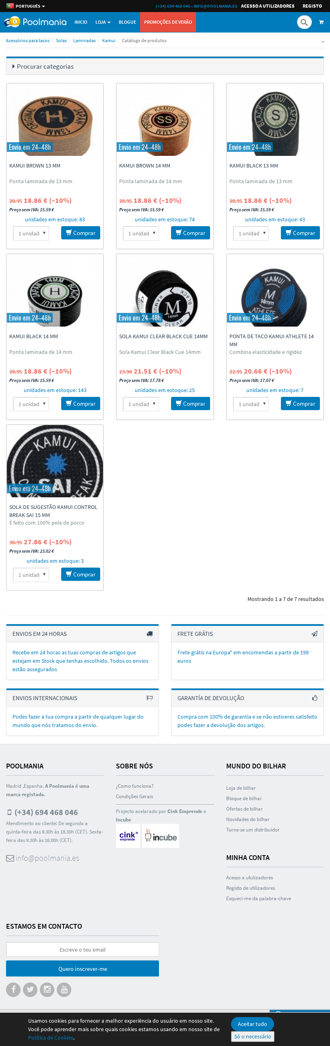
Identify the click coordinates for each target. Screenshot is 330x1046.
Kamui (109, 40)
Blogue (127, 22)
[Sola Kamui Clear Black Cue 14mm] (165, 290)
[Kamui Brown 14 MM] (165, 120)
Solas (61, 40)
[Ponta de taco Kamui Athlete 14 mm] (275, 290)
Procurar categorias (45, 66)
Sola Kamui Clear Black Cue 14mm (163, 336)
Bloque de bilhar (244, 798)
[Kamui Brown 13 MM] (55, 120)
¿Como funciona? (135, 785)
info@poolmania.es (215, 6)
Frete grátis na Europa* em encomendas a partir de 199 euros (243, 656)
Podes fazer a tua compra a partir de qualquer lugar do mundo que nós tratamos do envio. (78, 721)
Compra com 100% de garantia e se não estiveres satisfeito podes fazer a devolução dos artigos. (247, 721)
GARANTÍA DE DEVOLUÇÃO (210, 698)
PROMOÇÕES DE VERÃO (168, 22)
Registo (312, 6)
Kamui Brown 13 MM (34, 165)
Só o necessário (252, 1036)
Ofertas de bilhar (244, 808)
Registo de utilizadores (250, 888)
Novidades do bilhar (248, 819)
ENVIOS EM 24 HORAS (39, 633)
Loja (101, 22)
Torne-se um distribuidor (253, 829)
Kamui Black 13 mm (253, 165)
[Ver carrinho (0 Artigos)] (322, 22)
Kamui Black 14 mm (33, 336)
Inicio (80, 22)
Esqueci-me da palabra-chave (258, 898)
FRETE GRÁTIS (195, 633)
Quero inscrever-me (82, 968)
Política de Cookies (50, 1037)
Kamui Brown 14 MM (144, 165)
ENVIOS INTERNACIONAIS (44, 698)
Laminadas (84, 40)
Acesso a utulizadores (249, 877)
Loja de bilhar (241, 787)
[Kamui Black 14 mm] (55, 290)
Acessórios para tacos (28, 40)
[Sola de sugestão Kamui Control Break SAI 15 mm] (55, 461)
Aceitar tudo (252, 1024)
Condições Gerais (134, 796)
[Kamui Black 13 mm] (275, 120)
